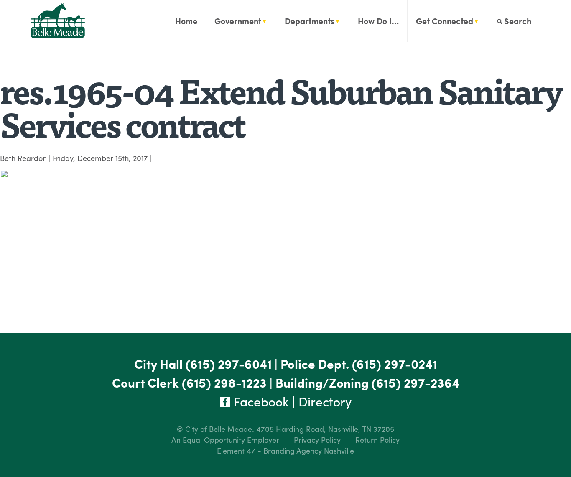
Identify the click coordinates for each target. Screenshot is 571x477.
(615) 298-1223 (224, 382)
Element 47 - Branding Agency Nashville (285, 450)
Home (186, 21)
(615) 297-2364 (415, 382)
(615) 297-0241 (394, 363)
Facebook (259, 401)
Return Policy (377, 439)
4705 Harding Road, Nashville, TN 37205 (325, 428)
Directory (325, 401)
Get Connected (444, 21)
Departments (309, 21)
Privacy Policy (317, 439)
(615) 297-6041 (229, 363)
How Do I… (378, 21)
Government (237, 21)
